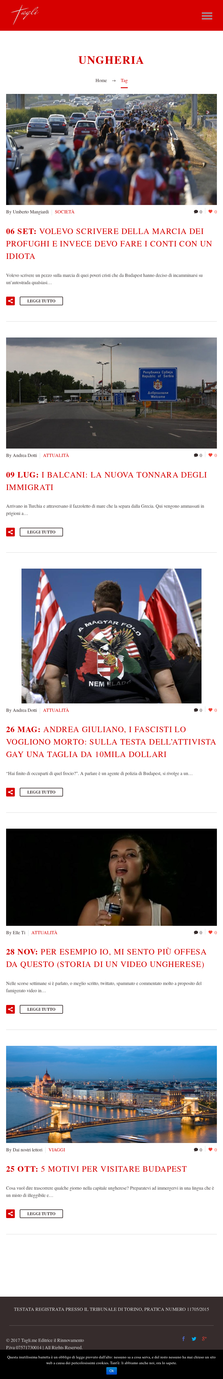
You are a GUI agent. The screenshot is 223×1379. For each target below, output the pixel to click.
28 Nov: (106, 957)
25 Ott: (96, 1169)
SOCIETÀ (65, 211)
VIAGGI (56, 1149)
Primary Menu (207, 16)
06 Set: (109, 243)
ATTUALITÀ (56, 455)
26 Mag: (111, 741)
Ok (111, 1371)
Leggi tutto (41, 301)
